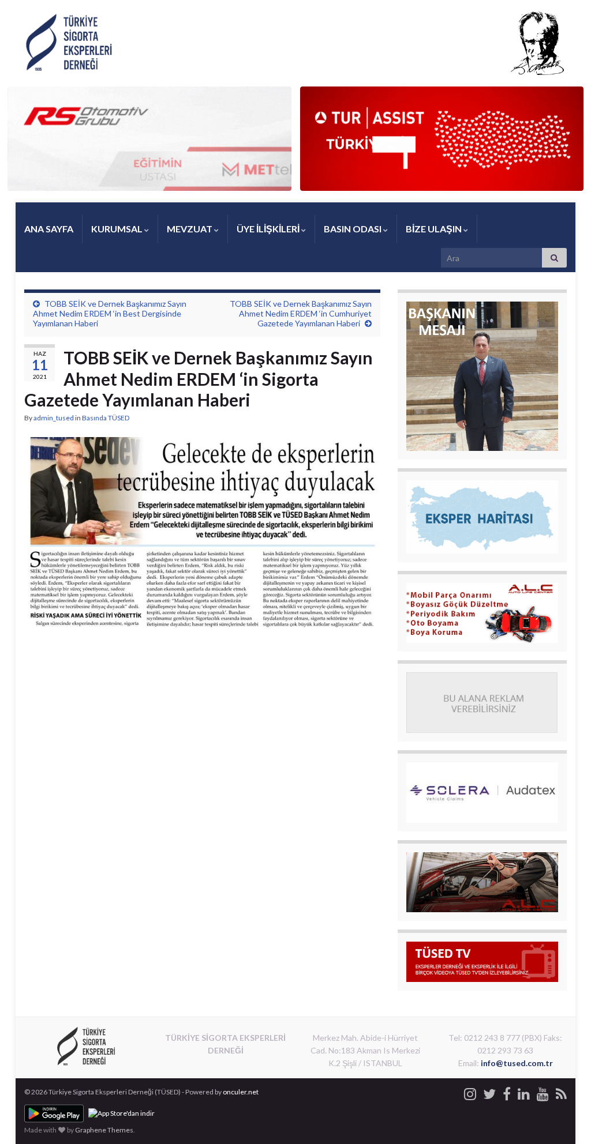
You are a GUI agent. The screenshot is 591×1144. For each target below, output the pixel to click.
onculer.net (241, 1091)
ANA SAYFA (48, 228)
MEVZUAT (190, 228)
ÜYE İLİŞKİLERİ (269, 228)
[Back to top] (565, 1118)
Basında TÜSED (105, 417)
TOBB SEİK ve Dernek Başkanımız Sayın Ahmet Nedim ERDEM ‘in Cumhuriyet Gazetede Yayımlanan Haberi (301, 313)
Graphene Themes (104, 1130)
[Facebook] (507, 1091)
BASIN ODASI (353, 228)
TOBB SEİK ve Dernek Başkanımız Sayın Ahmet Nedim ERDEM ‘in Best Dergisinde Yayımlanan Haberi (109, 313)
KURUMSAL (117, 228)
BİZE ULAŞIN (434, 228)
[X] (489, 1091)
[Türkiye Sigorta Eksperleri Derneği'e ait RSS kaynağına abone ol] (561, 1091)
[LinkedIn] (524, 1091)
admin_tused (53, 417)
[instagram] (470, 1091)
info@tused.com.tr (517, 1063)
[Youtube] (543, 1091)
